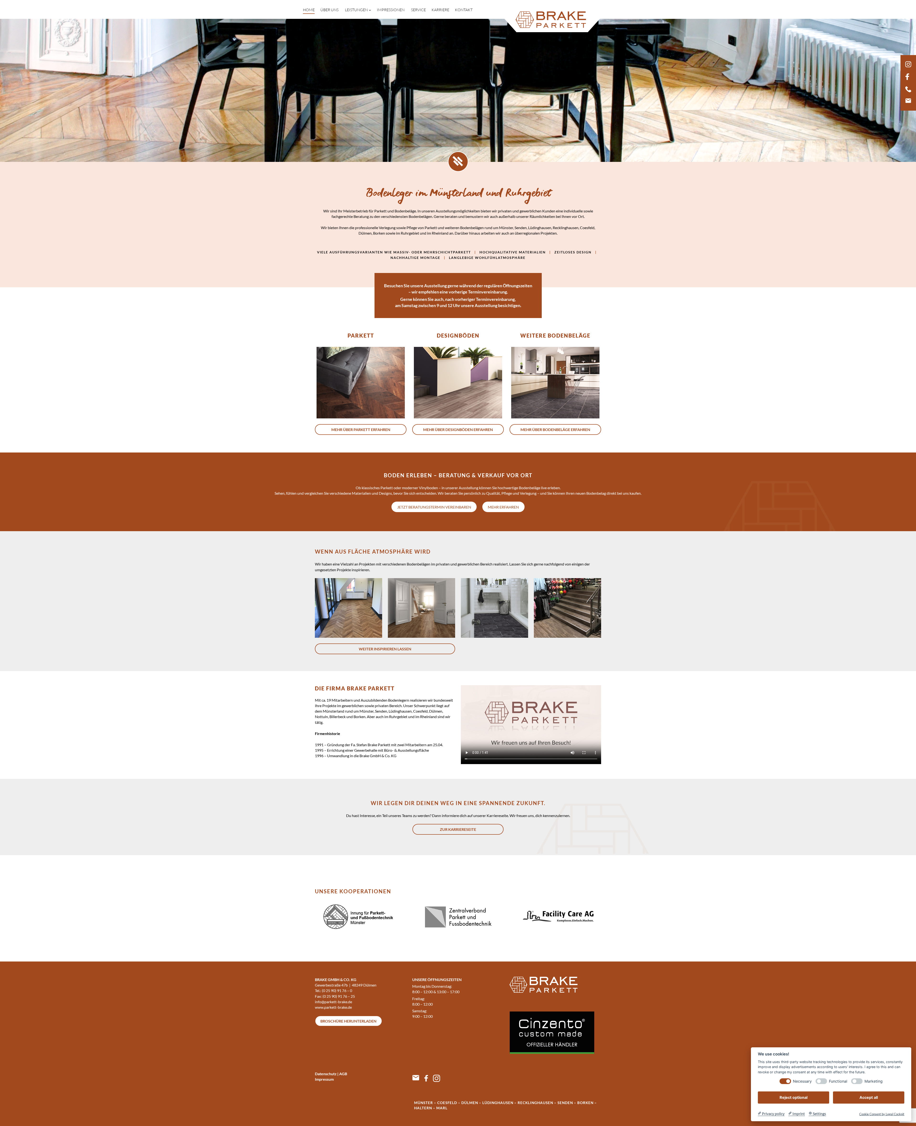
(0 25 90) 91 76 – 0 (337, 990)
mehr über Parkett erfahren (360, 429)
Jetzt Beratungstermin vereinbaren (434, 507)
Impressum (324, 1079)
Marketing (873, 1081)
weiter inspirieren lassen (385, 649)
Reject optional (793, 1097)
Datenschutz (326, 1073)
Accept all (868, 1097)
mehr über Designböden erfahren (458, 429)
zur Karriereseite (458, 829)
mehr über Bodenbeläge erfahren (555, 429)
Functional (838, 1081)
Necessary (802, 1081)
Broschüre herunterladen (348, 1021)
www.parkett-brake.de (333, 1007)
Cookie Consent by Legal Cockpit (881, 1114)
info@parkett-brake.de (333, 1001)
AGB (343, 1073)
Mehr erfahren (503, 507)
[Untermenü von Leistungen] (370, 10)
